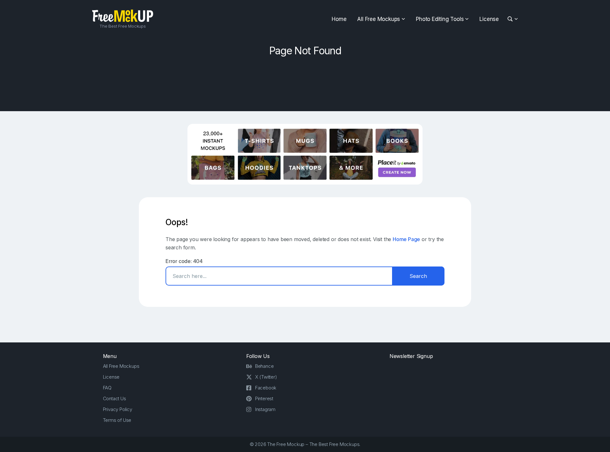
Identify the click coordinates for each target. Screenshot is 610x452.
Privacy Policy (117, 409)
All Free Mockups (378, 19)
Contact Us (114, 398)
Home (339, 19)
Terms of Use (117, 420)
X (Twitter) (266, 377)
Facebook (265, 388)
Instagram (265, 409)
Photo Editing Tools (440, 19)
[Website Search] (511, 19)
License (489, 19)
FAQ (107, 388)
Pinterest (264, 398)
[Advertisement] (305, 81)
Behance (264, 366)
